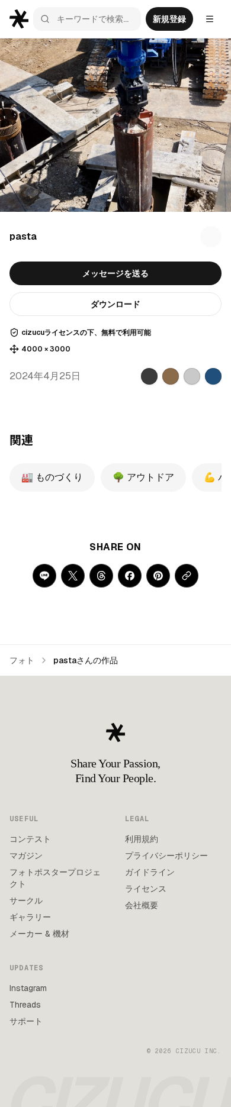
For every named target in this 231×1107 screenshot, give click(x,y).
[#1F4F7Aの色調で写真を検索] (213, 376)
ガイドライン (150, 872)
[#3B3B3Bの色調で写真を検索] (149, 376)
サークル (26, 900)
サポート (26, 1021)
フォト (21, 660)
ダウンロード (115, 304)
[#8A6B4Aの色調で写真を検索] (170, 376)
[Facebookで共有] (130, 576)
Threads (25, 1004)
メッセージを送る (115, 273)
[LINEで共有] (44, 576)
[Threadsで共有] (101, 576)
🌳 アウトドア (143, 477)
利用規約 (141, 839)
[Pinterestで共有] (158, 576)
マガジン (26, 855)
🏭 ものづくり (52, 477)
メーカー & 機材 (39, 933)
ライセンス (145, 888)
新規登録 (169, 19)
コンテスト (30, 839)
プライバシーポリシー (166, 855)
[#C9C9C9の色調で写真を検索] (192, 376)
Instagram (28, 988)
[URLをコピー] (186, 576)
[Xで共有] (73, 576)
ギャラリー (30, 917)
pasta (23, 236)
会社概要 (141, 905)
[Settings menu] (210, 19)
